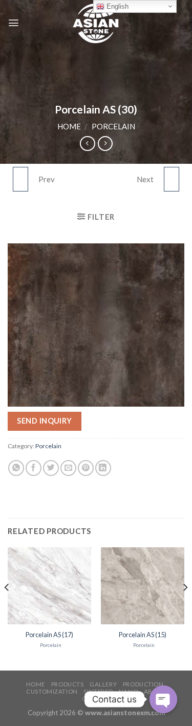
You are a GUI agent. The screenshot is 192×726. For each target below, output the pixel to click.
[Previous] (7, 608)
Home (69, 126)
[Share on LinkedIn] (103, 468)
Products (67, 684)
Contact (97, 698)
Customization (51, 691)
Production (143, 684)
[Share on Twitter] (51, 468)
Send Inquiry (44, 420)
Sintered (98, 691)
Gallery (103, 684)
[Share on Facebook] (33, 468)
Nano (128, 691)
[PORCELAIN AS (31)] (171, 179)
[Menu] (13, 23)
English (116, 6)
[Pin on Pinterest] (86, 468)
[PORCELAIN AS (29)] (20, 179)
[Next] (185, 608)
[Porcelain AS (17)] (49, 585)
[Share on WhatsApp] (16, 468)
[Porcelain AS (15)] (142, 585)
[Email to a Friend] (68, 468)
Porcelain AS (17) (49, 635)
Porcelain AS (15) (142, 635)
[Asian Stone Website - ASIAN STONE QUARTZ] (96, 23)
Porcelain (113, 126)
